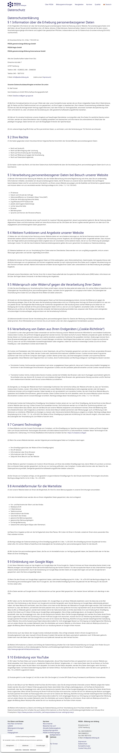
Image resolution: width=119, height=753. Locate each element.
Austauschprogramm (50, 730)
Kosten (10, 730)
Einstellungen (40, 745)
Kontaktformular (84, 746)
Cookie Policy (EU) (84, 748)
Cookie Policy (18, 749)
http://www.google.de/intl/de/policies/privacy (24, 649)
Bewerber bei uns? (49, 726)
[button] (47, 736)
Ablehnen (25, 745)
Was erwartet (47, 724)
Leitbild (10, 726)
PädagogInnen (13, 733)
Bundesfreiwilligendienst (51, 735)
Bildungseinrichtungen (16, 728)
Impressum (33, 749)
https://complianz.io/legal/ (76, 433)
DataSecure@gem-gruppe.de (23, 96)
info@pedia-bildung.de (21, 77)
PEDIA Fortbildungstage (51, 733)
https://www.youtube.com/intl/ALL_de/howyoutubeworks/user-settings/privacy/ (45, 712)
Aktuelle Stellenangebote (52, 728)
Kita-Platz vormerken (15, 724)
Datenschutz (26, 749)
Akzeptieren (10, 745)
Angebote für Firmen (50, 744)
